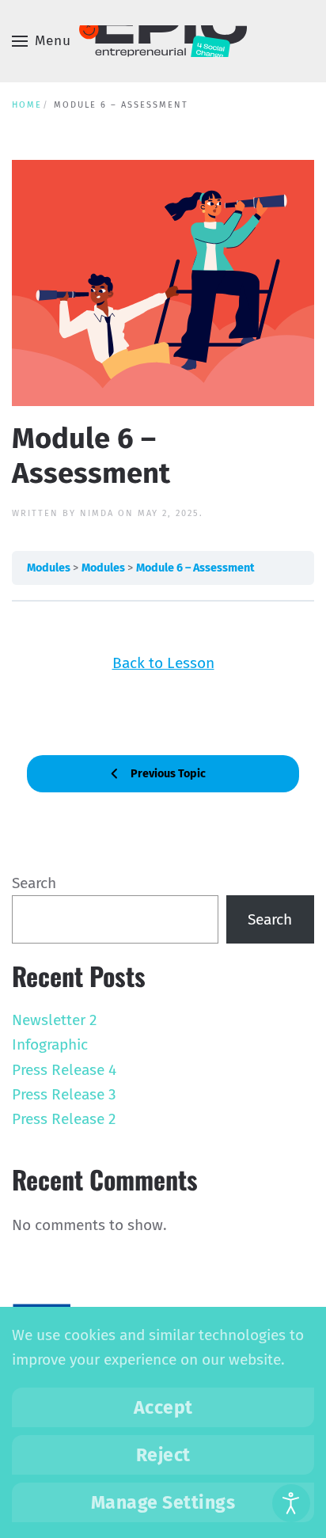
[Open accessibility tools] (291, 1503)
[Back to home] (163, 41)
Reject (163, 1455)
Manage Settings (163, 1502)
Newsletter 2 (54, 1020)
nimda (97, 513)
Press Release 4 (64, 1070)
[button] (41, 41)
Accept (163, 1407)
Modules (50, 568)
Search (34, 883)
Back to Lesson (163, 663)
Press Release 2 (64, 1119)
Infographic (50, 1044)
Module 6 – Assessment (195, 568)
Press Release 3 (64, 1094)
